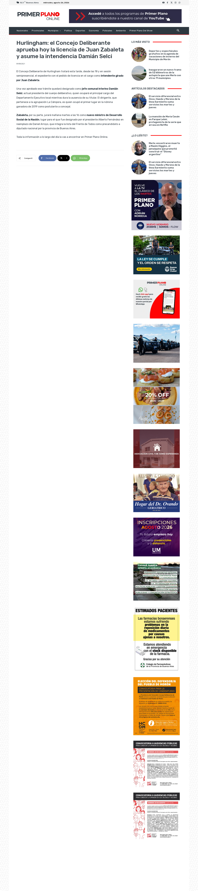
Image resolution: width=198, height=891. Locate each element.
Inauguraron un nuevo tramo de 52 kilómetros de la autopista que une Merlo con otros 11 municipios (165, 74)
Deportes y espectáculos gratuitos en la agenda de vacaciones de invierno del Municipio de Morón (164, 55)
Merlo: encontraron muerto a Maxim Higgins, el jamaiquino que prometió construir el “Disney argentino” (164, 149)
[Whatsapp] (180, 3)
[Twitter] (172, 3)
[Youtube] (163, 3)
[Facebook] (168, 3)
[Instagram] (176, 3)
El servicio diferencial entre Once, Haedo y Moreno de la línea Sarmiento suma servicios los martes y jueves (165, 102)
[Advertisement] (156, 865)
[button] (178, 30)
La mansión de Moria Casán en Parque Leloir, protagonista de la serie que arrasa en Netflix (165, 120)
